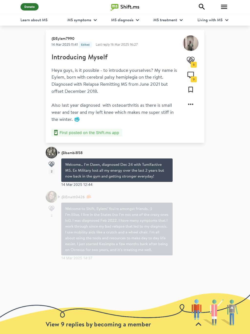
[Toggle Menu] (224, 7)
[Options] (190, 104)
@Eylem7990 (63, 38)
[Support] (51, 164)
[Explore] (202, 7)
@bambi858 (72, 152)
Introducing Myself (80, 56)
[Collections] (190, 89)
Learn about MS (34, 19)
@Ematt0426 (73, 196)
